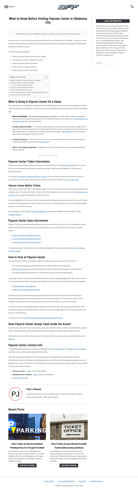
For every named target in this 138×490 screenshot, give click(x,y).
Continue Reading (27, 465)
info (78, 34)
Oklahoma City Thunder (76, 349)
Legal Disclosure (96, 481)
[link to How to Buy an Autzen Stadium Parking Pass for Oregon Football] (27, 427)
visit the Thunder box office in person (33, 177)
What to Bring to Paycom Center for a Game (26, 80)
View (28, 371)
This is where (66, 132)
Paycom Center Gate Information (22, 87)
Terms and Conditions (66, 481)
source (11, 339)
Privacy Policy (48, 481)
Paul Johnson (34, 389)
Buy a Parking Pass (19, 269)
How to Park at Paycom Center (21, 90)
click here (71, 165)
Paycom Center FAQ (20, 378)
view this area (72, 180)
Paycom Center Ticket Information (23, 83)
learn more (44, 142)
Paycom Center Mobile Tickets (23, 85)
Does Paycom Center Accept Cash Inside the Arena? (29, 92)
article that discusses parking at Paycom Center (44, 318)
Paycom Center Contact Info (21, 95)
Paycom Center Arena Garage (24, 286)
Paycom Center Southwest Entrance (26, 242)
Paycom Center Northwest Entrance (26, 239)
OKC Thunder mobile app (36, 211)
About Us (82, 481)
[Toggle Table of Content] (45, 77)
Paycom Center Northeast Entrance (26, 235)
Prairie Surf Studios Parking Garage (26, 290)
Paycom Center (58, 349)
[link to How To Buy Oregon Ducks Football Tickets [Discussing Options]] (69, 427)
